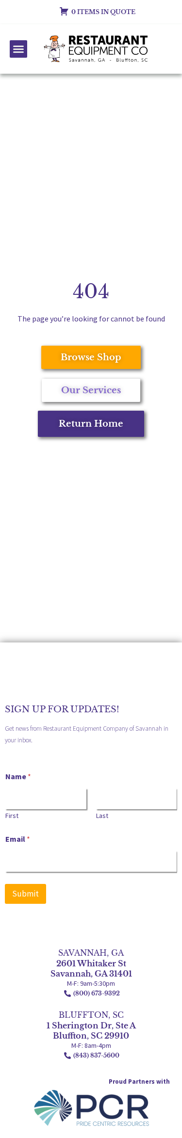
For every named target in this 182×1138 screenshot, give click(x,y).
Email (17, 839)
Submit (25, 893)
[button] (18, 49)
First (11, 816)
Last (102, 816)
